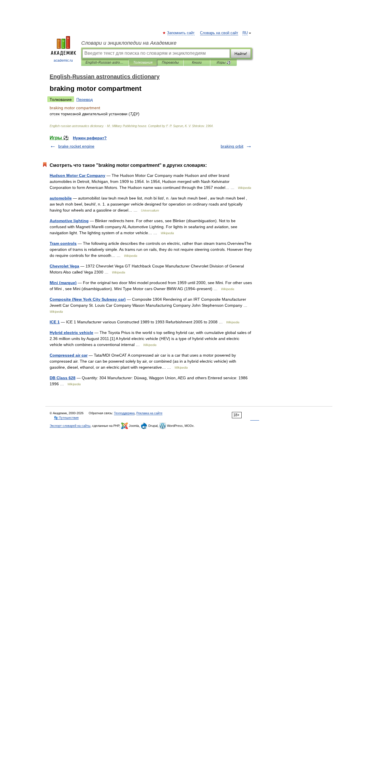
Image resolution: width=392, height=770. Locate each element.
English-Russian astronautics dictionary (105, 62)
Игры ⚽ (224, 62)
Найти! (240, 53)
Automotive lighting (69, 220)
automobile (61, 198)
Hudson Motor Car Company (77, 175)
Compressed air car (69, 355)
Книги (197, 62)
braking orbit (232, 146)
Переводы (170, 62)
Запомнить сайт (181, 33)
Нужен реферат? (90, 138)
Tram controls (63, 243)
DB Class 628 (62, 378)
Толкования (142, 62)
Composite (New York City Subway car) (88, 299)
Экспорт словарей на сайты (70, 425)
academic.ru (63, 60)
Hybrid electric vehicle (71, 332)
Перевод (84, 99)
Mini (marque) (63, 282)
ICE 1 (55, 322)
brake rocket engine (76, 146)
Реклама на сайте (149, 413)
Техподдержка (124, 413)
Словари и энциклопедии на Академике (128, 43)
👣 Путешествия (66, 417)
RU (245, 33)
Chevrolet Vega (64, 266)
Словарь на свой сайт (219, 33)
